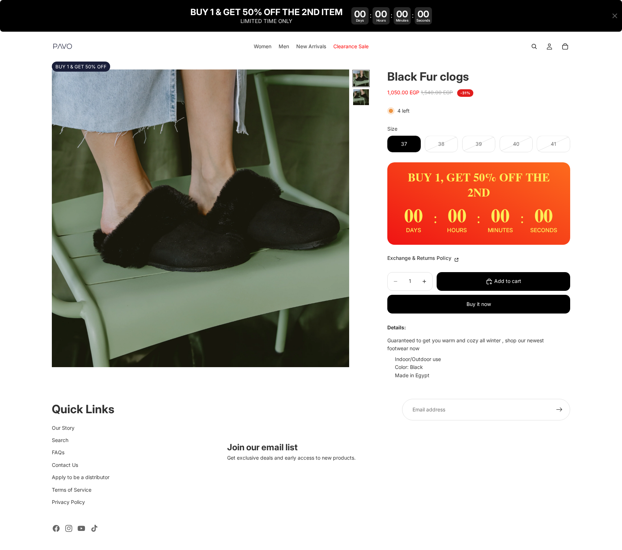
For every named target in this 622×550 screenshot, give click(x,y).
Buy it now (478, 304)
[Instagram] (68, 528)
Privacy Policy (68, 502)
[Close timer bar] (615, 16)
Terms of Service (71, 490)
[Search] (534, 47)
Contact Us (65, 465)
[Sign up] (559, 409)
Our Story (63, 428)
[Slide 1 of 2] (361, 78)
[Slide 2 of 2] (361, 97)
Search (60, 440)
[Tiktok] (94, 528)
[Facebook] (56, 528)
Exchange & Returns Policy (420, 258)
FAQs (58, 452)
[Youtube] (81, 528)
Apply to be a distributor (80, 477)
